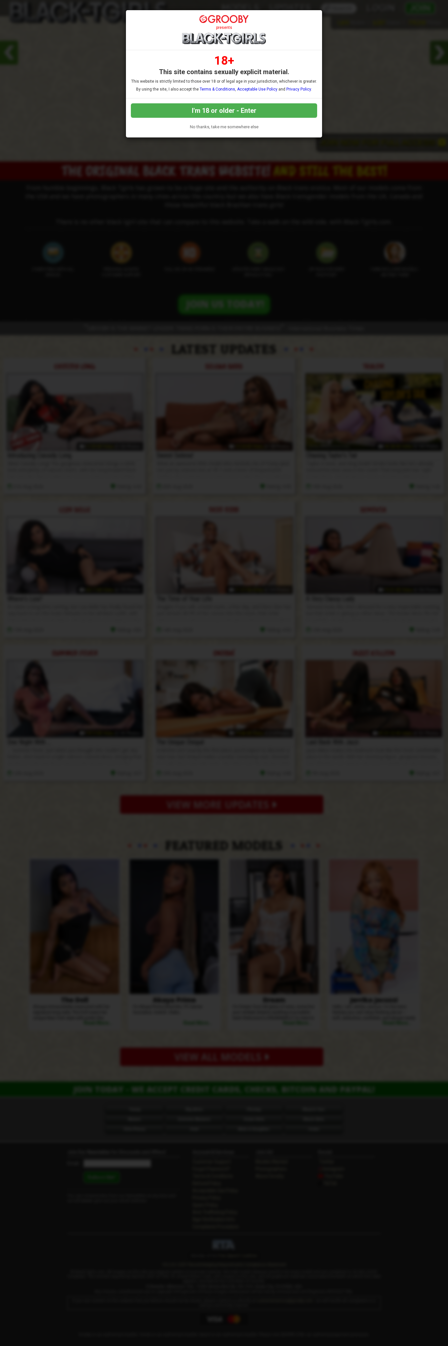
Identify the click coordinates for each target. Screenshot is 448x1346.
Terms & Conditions (217, 89)
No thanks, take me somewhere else (224, 126)
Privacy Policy (298, 89)
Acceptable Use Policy (257, 89)
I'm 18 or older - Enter (224, 110)
